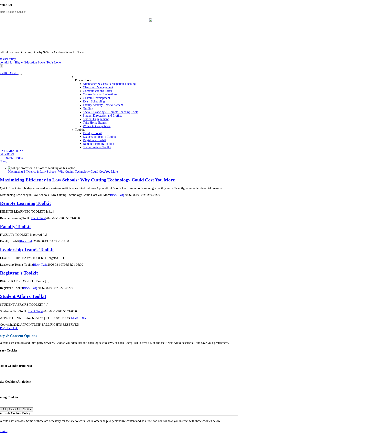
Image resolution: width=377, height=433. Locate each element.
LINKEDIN (78, 318)
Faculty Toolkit (15, 226)
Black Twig (117, 195)
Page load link (9, 328)
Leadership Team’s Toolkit (27, 249)
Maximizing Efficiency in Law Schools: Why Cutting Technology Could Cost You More (63, 171)
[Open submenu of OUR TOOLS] (20, 74)
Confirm (27, 409)
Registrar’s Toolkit (19, 272)
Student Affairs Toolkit (23, 296)
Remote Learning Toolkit (25, 203)
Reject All (14, 409)
